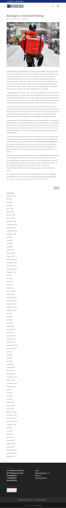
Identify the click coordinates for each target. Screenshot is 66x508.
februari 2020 (11, 444)
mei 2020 (9, 434)
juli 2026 (9, 199)
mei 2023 (9, 320)
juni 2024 (9, 278)
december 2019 (11, 450)
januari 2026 (11, 218)
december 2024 (11, 259)
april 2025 (10, 247)
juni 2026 (9, 202)
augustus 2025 (11, 234)
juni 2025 (9, 240)
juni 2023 (9, 317)
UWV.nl (38, 475)
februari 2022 (11, 367)
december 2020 (11, 412)
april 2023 (10, 323)
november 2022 (12, 339)
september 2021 (12, 383)
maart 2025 (10, 250)
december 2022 (11, 336)
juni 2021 (9, 393)
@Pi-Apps (38, 505)
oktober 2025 (11, 228)
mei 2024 (9, 282)
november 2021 (12, 377)
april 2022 (10, 361)
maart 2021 (10, 402)
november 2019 (12, 453)
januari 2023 (11, 332)
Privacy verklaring (40, 500)
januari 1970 (11, 456)
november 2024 (12, 263)
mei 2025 (9, 244)
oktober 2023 (11, 304)
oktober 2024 (11, 266)
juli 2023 (9, 313)
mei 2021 (9, 396)
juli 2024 (9, 275)
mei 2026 (9, 205)
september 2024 (12, 269)
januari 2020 (11, 447)
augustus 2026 (11, 196)
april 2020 (10, 437)
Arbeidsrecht (25, 19)
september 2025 (12, 231)
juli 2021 (9, 390)
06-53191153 (13, 480)
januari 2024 (11, 294)
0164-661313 (11, 1)
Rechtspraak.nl (41, 478)
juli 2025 (9, 237)
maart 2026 (10, 212)
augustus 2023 (11, 310)
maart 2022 (10, 364)
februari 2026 (11, 215)
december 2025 (11, 221)
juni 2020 (9, 431)
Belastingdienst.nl (42, 473)
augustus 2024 (11, 272)
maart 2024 (10, 288)
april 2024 (10, 285)
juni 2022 (9, 355)
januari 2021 (11, 409)
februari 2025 (11, 253)
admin (11, 19)
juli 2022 (9, 352)
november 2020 (12, 415)
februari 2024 (11, 291)
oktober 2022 (11, 342)
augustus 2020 (11, 425)
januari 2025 (11, 256)
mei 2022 (9, 358)
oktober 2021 (11, 380)
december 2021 (11, 374)
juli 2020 (9, 428)
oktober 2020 (11, 418)
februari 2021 (11, 405)
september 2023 (12, 307)
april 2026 (10, 209)
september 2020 (12, 421)
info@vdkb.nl (12, 475)
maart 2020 (10, 440)
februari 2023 (11, 329)
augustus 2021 (11, 386)
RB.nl (37, 470)
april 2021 (10, 399)
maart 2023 (10, 326)
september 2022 (12, 345)
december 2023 (11, 297)
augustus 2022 (11, 348)
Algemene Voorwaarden (25, 500)
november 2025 (12, 224)
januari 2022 (11, 371)
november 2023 (12, 301)
